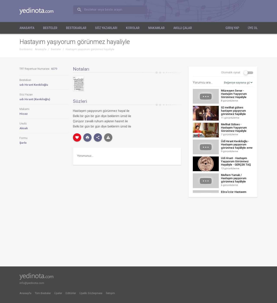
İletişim (110, 293)
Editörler (71, 293)
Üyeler (58, 293)
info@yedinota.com (31, 283)
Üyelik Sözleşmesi (90, 293)
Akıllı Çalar (182, 28)
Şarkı (23, 142)
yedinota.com (39, 11)
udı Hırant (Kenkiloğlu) (34, 99)
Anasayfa (26, 28)
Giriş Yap (232, 28)
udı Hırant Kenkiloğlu (33, 84)
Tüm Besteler (43, 293)
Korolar (133, 28)
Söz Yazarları (106, 28)
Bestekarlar (76, 28)
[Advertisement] (223, 233)
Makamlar (156, 28)
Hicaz (23, 113)
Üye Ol (253, 28)
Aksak (23, 128)
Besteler (50, 28)
